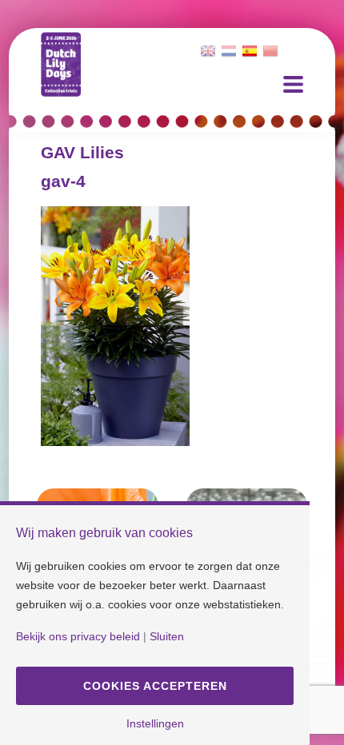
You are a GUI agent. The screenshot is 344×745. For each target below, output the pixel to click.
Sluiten (167, 636)
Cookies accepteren (155, 685)
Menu (293, 84)
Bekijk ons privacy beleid (78, 636)
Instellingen (155, 723)
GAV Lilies (82, 152)
